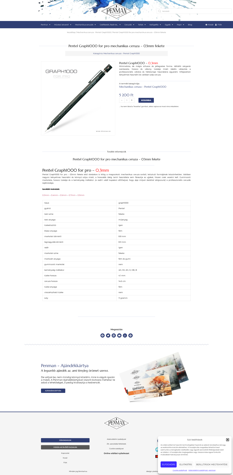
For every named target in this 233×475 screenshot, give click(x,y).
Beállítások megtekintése (211, 464)
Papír (179, 25)
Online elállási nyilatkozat (116, 453)
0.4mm (54, 195)
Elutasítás (185, 464)
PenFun (44, 25)
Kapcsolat (65, 453)
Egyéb (168, 25)
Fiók (65, 463)
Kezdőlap (71, 32)
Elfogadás (168, 464)
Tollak (140, 25)
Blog (190, 25)
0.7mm (72, 195)
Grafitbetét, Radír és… (109, 25)
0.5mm (63, 195)
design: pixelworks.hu (155, 471)
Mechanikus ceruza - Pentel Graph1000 (94, 32)
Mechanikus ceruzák (84, 25)
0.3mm (45, 195)
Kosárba (146, 100)
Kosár (65, 458)
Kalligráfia (154, 25)
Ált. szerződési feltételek (116, 444)
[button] (227, 439)
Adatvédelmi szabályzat (116, 439)
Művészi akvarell (61, 25)
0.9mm (81, 195)
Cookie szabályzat (180, 470)
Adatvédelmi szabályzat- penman (202, 470)
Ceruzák (128, 25)
